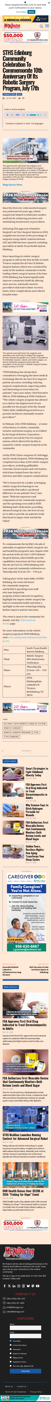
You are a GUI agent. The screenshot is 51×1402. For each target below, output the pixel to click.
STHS (36, 732)
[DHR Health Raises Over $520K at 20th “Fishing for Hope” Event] (25, 1175)
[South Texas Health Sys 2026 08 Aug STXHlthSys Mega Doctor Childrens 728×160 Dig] (25, 307)
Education (16, 1349)
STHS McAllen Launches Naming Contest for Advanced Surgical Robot (25, 1137)
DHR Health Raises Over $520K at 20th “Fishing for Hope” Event (23, 1193)
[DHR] (25, 1401)
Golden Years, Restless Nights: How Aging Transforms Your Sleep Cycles (35, 852)
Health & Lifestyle (19, 1354)
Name (12, 1324)
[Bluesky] (28, 1286)
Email (12, 1332)
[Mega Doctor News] (12, 26)
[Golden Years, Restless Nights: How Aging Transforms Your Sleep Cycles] (13, 852)
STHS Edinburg (11, 737)
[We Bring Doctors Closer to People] (19, 1253)
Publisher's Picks (19, 1362)
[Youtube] (37, 1286)
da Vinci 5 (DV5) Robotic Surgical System (25, 724)
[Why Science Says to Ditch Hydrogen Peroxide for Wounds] (13, 810)
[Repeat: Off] (45, 115)
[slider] (33, 114)
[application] (26, 114)
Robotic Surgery (12, 728)
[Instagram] (19, 1286)
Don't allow (21, 12)
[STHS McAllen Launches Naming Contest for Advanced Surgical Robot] (25, 1119)
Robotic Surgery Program (17, 732)
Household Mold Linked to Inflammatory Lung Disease (12, 971)
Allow (31, 12)
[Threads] (23, 1286)
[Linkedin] (14, 1286)
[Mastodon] (33, 1286)
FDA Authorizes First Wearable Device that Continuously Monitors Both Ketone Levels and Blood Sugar (37, 830)
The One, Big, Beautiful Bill (22, 1366)
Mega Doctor (17, 1358)
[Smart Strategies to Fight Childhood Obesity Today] (13, 774)
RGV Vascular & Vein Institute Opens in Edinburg (39, 969)
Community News (9, 94)
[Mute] (27, 115)
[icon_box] (14, 1299)
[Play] (7, 115)
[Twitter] (9, 1286)
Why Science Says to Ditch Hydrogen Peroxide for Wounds (37, 810)
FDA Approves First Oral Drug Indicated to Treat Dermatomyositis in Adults (24, 1025)
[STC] (25, 18)
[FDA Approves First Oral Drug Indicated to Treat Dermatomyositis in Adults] (13, 790)
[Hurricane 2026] (25, 198)
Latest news (10, 761)
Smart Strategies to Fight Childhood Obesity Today (37, 771)
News (19, 94)
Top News (16, 1341)
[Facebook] (5, 1286)
